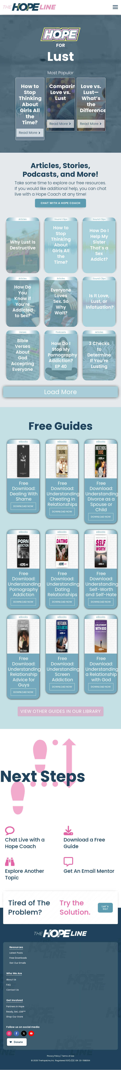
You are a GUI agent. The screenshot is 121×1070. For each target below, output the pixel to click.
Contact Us (12, 989)
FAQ (8, 984)
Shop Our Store (14, 1016)
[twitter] (24, 1033)
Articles (23, 219)
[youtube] (31, 1033)
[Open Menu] (115, 7)
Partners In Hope (15, 1006)
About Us (11, 979)
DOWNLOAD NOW (23, 506)
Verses (22, 332)
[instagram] (9, 1033)
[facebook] (16, 1033)
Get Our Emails (17, 963)
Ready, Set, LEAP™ (15, 1011)
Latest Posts (16, 952)
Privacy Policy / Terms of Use (60, 1056)
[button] (20, 111)
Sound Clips (61, 219)
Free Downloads (18, 957)
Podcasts (61, 332)
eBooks (23, 441)
